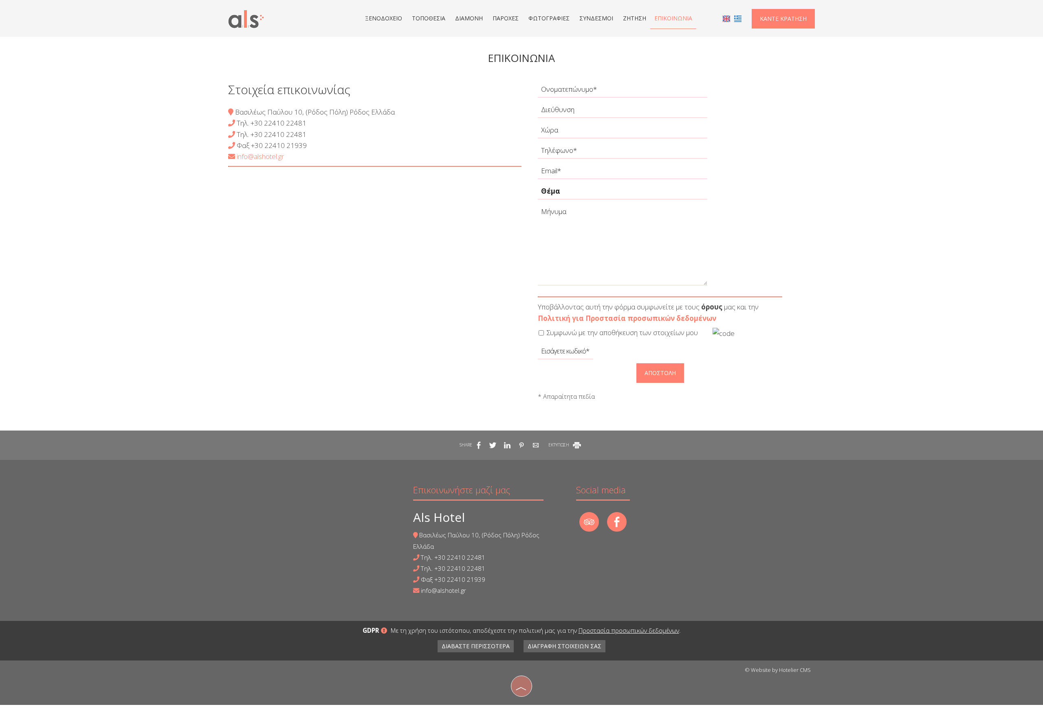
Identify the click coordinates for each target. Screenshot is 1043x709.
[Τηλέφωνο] (622, 152)
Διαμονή (469, 18)
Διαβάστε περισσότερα (476, 646)
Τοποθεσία (428, 18)
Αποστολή (660, 373)
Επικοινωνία (673, 18)
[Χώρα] (622, 132)
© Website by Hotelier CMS (778, 670)
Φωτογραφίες (549, 18)
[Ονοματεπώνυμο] (622, 91)
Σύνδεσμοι (596, 18)
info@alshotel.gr (259, 156)
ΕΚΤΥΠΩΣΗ (559, 445)
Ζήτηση (634, 18)
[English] (726, 18)
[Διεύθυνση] (622, 112)
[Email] (622, 173)
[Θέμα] (622, 193)
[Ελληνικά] (738, 18)
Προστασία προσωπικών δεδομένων (629, 630)
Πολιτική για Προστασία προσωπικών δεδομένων (627, 318)
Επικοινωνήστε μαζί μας (461, 490)
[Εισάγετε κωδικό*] (565, 353)
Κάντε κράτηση (783, 18)
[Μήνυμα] (622, 247)
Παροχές (506, 18)
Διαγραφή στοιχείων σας (564, 646)
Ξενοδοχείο (383, 18)
